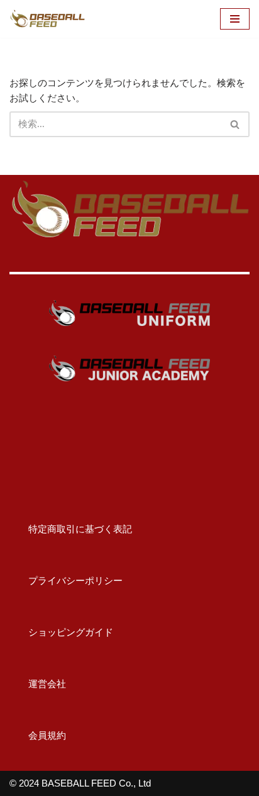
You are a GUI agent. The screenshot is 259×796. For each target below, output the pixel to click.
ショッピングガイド (61, 632)
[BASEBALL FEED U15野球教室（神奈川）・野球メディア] (47, 19)
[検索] (235, 124)
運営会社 (37, 683)
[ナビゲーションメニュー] (235, 19)
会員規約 (37, 735)
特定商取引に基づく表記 (70, 529)
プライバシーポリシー (66, 580)
